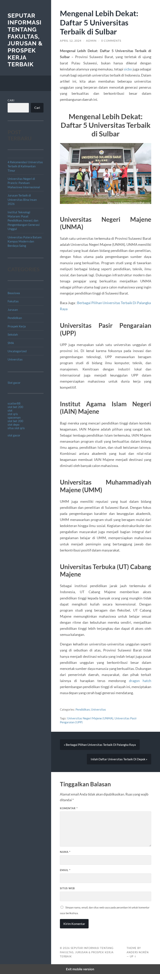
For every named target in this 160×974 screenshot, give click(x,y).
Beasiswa (14, 293)
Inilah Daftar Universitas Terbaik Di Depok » (119, 759)
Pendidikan (15, 318)
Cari (11, 100)
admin (91, 40)
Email (65, 870)
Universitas (15, 359)
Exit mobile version (80, 969)
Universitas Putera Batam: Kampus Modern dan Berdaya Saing (25, 241)
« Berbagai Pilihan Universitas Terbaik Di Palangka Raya (100, 744)
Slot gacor (14, 382)
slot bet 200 (15, 407)
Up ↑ (133, 956)
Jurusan (13, 309)
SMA (11, 343)
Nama (65, 851)
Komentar (69, 808)
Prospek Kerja (17, 326)
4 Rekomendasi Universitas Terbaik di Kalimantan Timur (25, 166)
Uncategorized (17, 351)
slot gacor (14, 435)
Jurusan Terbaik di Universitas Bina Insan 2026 (22, 199)
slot (10, 410)
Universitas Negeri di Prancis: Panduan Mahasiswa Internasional (24, 183)
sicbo (128, 69)
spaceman (14, 417)
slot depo (13, 424)
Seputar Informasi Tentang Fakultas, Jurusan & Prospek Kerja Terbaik (25, 40)
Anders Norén (138, 952)
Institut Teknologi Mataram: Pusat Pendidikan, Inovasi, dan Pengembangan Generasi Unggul (24, 220)
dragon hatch (140, 680)
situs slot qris (16, 428)
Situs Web (67, 888)
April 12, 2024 (70, 40)
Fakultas (13, 301)
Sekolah (13, 334)
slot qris (13, 414)
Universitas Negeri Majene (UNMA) (90, 718)
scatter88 (14, 403)
